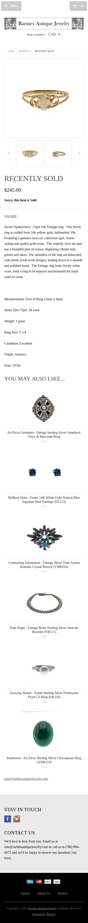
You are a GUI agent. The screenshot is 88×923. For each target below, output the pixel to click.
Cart (81, 6)
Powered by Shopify (44, 914)
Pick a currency (36, 34)
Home (11, 51)
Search (25, 893)
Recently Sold (44, 51)
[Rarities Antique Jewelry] (44, 22)
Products (25, 51)
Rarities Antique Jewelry (43, 908)
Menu (13, 6)
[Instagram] (16, 818)
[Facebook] (7, 818)
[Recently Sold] (29, 153)
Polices (62, 893)
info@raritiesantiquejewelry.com (26, 779)
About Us (43, 893)
